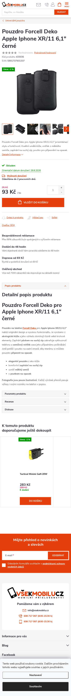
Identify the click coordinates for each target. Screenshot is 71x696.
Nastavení (35, 675)
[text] (47, 4)
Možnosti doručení (17, 175)
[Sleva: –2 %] (35, 453)
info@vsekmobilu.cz (38, 610)
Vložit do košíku (36, 202)
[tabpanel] (35, 472)
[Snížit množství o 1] (61, 192)
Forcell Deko (30, 328)
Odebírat (58, 555)
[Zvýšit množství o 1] (61, 188)
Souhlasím (35, 686)
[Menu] (66, 4)
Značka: (8, 225)
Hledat (61, 12)
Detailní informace (11, 154)
